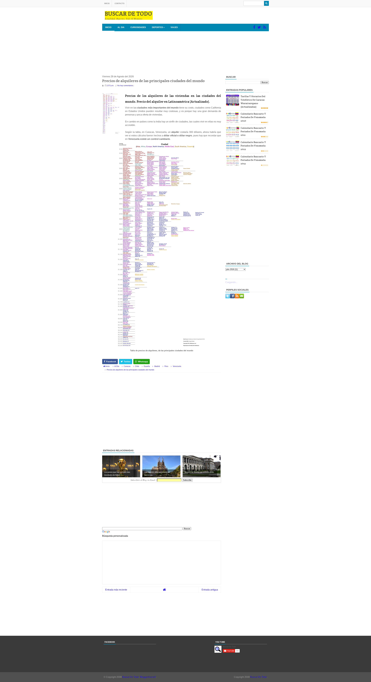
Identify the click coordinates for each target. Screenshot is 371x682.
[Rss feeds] (264, 27)
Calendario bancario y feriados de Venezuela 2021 (253, 131)
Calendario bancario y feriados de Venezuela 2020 (253, 117)
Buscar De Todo (130, 677)
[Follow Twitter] (259, 27)
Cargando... (231, 282)
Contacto (119, 3)
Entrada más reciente (116, 589)
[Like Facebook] (254, 27)
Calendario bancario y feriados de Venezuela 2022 (253, 146)
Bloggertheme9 (148, 677)
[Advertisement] (185, 53)
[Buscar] (266, 3)
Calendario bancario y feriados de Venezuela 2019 (253, 160)
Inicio (107, 3)
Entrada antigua (210, 589)
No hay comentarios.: (125, 86)
